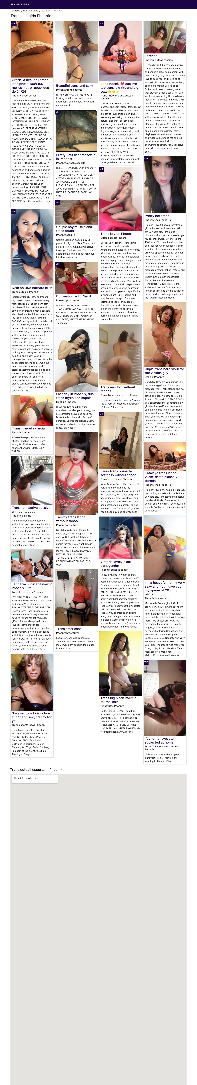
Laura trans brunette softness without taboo (118, 473)
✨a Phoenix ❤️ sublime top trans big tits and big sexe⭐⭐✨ (119, 87)
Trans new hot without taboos (118, 389)
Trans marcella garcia (28, 428)
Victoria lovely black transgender (116, 564)
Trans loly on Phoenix (117, 234)
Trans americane (69, 629)
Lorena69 (152, 56)
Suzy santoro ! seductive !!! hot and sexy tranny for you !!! (32, 717)
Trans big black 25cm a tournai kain (118, 700)
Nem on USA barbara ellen (32, 288)
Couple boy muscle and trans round (74, 229)
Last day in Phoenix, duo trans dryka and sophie (75, 396)
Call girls (15, 10)
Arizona (45, 10)
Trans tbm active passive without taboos (31, 509)
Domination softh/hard (73, 296)
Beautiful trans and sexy (74, 86)
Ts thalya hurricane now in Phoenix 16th (32, 586)
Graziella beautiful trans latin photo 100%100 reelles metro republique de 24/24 (30, 85)
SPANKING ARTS (19, 4)
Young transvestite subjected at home (159, 740)
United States (30, 10)
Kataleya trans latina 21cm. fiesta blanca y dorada (161, 477)
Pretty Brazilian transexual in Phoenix (76, 157)
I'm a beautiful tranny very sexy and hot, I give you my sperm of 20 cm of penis (165, 588)
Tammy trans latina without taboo (70, 519)
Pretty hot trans (157, 216)
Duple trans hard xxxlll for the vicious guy (164, 371)
